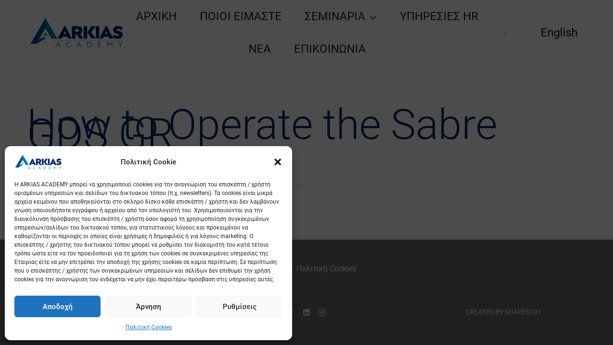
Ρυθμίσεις (240, 306)
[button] (278, 162)
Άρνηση (148, 306)
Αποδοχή (58, 306)
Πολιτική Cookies (148, 327)
